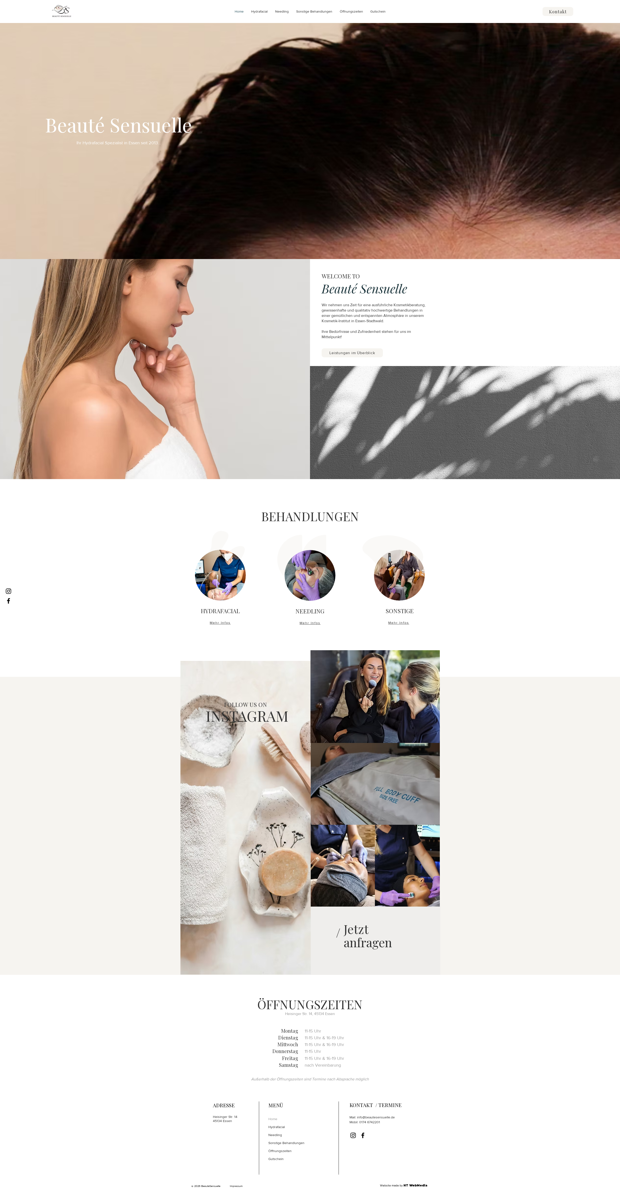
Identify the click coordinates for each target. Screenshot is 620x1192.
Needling (275, 1135)
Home (272, 1119)
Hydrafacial (276, 1127)
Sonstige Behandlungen (286, 1143)
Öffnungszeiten (280, 1151)
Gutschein (276, 1159)
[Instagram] (8, 591)
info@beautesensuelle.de (376, 1117)
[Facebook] (8, 600)
